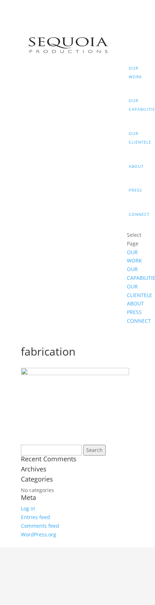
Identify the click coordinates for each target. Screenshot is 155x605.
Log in (28, 508)
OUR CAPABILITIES (131, 105)
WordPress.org (38, 534)
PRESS (131, 190)
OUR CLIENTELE (131, 138)
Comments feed (40, 525)
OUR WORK (131, 72)
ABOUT (131, 166)
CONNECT (131, 214)
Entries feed (35, 517)
